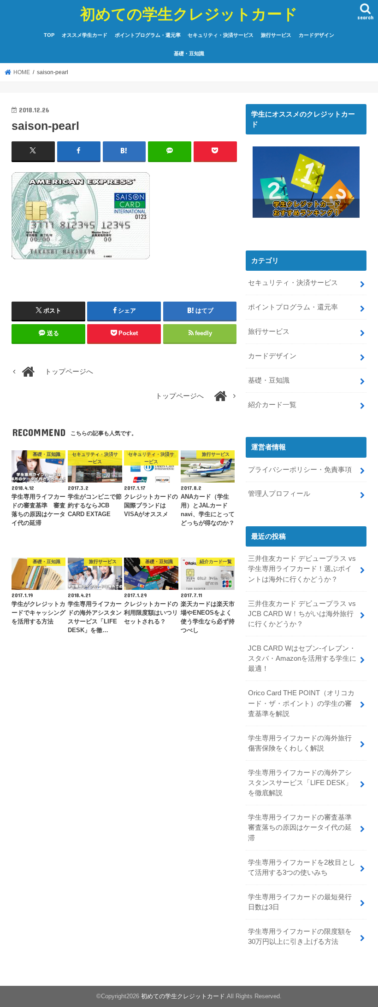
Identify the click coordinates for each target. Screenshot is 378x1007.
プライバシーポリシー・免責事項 (300, 469)
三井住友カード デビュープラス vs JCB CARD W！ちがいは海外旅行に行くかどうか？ (302, 614)
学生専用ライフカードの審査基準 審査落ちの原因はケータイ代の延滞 (303, 827)
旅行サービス (276, 35)
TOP (49, 35)
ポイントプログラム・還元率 (148, 35)
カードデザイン (316, 35)
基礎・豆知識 (189, 53)
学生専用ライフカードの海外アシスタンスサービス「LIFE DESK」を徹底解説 (300, 783)
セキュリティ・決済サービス (221, 35)
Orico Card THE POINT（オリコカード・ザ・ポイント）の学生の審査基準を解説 (301, 703)
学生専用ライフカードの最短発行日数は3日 (300, 902)
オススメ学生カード (84, 35)
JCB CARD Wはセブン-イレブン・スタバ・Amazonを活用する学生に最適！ (302, 658)
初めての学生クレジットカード (189, 14)
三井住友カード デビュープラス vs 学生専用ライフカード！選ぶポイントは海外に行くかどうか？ (302, 568)
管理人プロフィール (279, 493)
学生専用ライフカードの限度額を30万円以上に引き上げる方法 (300, 936)
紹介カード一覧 (272, 404)
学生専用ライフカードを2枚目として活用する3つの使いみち (301, 867)
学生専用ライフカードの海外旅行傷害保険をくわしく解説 (300, 743)
